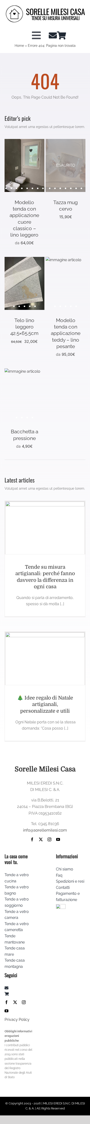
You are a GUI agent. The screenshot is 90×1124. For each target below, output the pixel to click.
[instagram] (49, 839)
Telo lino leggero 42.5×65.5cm (24, 326)
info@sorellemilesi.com (45, 830)
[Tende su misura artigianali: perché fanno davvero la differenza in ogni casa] (45, 528)
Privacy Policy (17, 1019)
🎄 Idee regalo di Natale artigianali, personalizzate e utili (45, 704)
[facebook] (32, 839)
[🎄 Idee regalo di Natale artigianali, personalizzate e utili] (45, 658)
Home (19, 46)
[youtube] (58, 839)
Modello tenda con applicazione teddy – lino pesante (65, 333)
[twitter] (41, 839)
